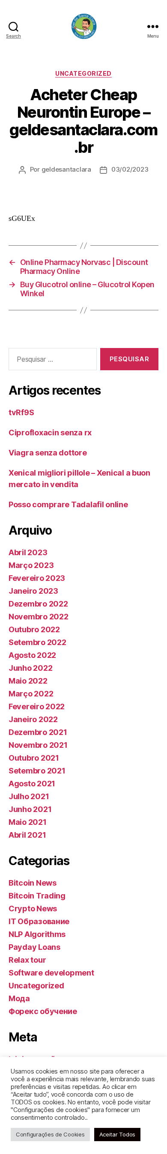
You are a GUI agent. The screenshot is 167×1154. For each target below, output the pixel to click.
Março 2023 (31, 565)
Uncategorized (83, 73)
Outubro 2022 (34, 629)
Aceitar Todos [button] (117, 1134)
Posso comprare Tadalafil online (68, 504)
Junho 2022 (30, 667)
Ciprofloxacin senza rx (50, 432)
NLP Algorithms (37, 934)
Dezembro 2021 (38, 732)
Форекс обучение (43, 1011)
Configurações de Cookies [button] (50, 1134)
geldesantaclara (66, 169)
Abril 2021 (27, 834)
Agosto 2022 (32, 655)
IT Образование (39, 921)
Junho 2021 (30, 809)
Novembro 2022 (39, 616)
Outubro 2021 (34, 757)
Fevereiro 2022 (37, 706)
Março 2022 (31, 693)
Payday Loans (34, 947)
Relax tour (27, 959)
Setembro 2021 (37, 770)
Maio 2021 (28, 822)
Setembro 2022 (37, 642)
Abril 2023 (28, 552)
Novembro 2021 (38, 745)
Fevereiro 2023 (37, 578)
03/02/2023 (129, 169)
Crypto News (33, 908)
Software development (51, 972)
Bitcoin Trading (37, 895)
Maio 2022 (28, 680)
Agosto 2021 (32, 783)
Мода (19, 998)
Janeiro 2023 (33, 590)
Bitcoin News (33, 882)
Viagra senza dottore (48, 452)
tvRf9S (21, 412)
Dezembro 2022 (38, 603)
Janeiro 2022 (33, 719)
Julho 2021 (29, 796)
